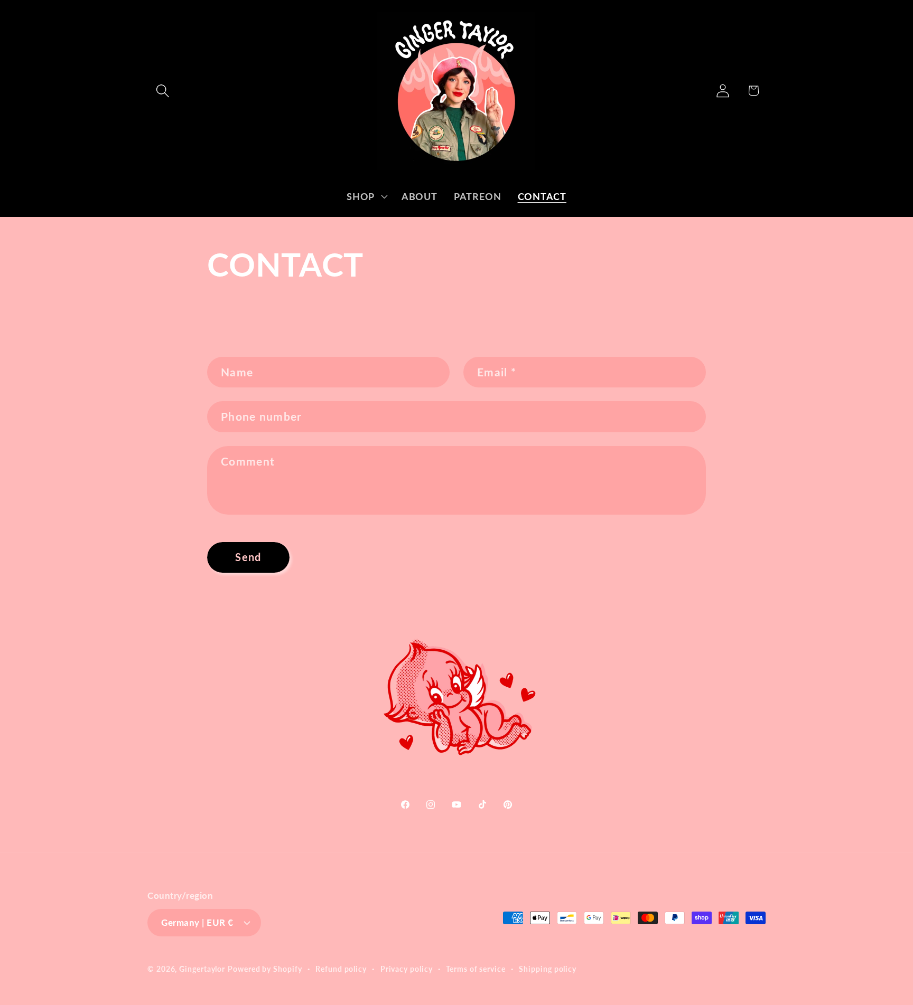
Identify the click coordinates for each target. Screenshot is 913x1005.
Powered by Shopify (265, 968)
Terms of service (476, 968)
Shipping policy (547, 968)
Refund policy (341, 968)
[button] (162, 90)
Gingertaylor (202, 968)
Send (248, 557)
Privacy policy (406, 968)
